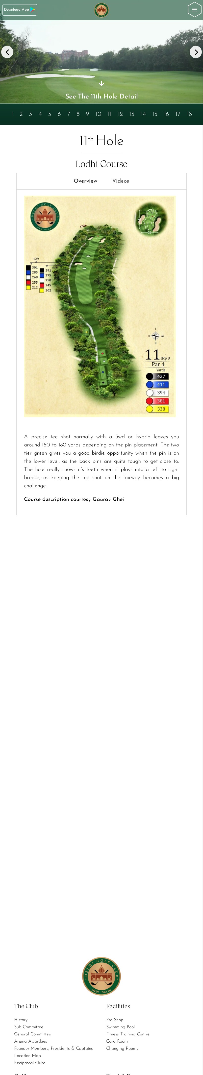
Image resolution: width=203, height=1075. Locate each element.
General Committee (32, 1034)
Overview (85, 181)
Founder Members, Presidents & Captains (53, 1049)
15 (154, 114)
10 (98, 114)
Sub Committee (28, 1027)
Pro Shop (114, 1020)
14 (143, 114)
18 (189, 114)
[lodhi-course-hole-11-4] (101, 102)
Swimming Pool (120, 1027)
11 (110, 114)
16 (166, 114)
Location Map (27, 1056)
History (20, 1020)
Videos (120, 181)
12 (120, 114)
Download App (16, 10)
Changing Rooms (122, 1049)
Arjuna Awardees (30, 1041)
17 (178, 114)
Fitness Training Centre (128, 1034)
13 (131, 114)
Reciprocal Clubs (30, 1063)
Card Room (117, 1041)
